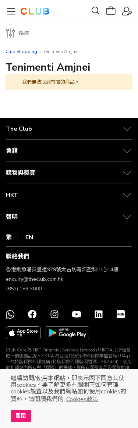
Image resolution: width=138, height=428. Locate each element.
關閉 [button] (20, 416)
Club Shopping (21, 51)
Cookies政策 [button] (82, 399)
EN (29, 237)
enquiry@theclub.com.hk (34, 279)
